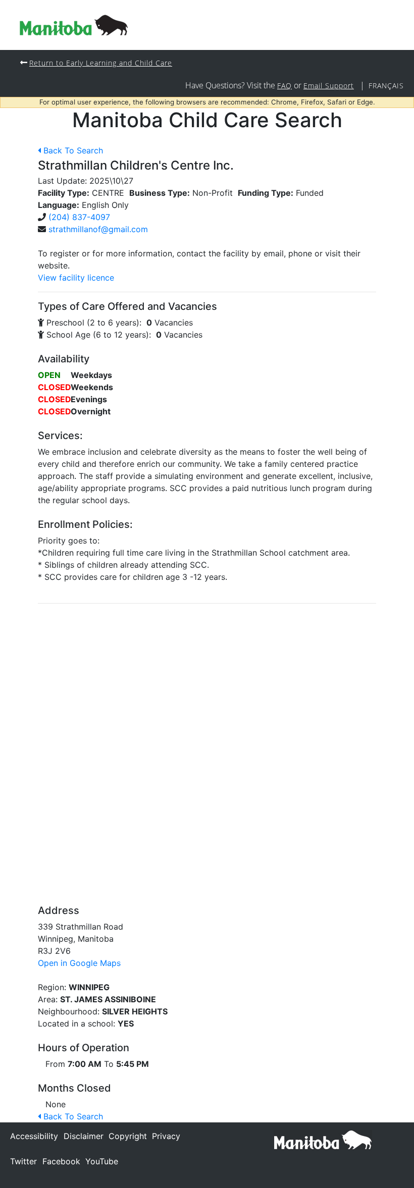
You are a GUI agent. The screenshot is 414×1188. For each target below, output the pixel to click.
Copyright (128, 1136)
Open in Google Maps (79, 963)
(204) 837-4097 (79, 217)
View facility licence (76, 278)
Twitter (23, 1161)
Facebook (61, 1161)
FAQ (284, 85)
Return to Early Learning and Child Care (100, 63)
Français (386, 85)
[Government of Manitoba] (323, 1139)
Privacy (166, 1136)
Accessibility (34, 1136)
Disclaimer (84, 1136)
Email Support (328, 85)
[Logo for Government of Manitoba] (74, 25)
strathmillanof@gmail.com (98, 229)
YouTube (101, 1161)
